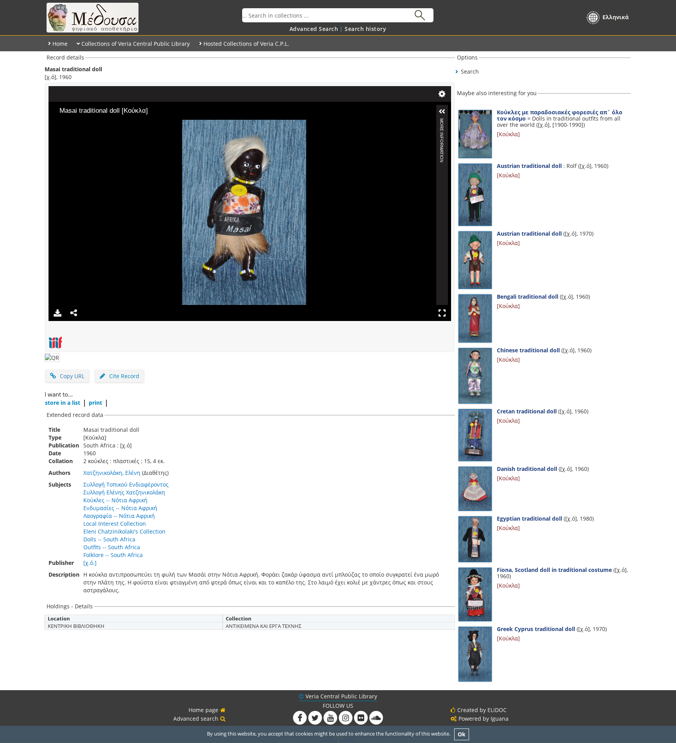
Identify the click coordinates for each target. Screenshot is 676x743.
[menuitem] (313, 28)
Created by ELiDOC (482, 710)
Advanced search (195, 718)
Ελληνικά (615, 17)
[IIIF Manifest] (55, 342)
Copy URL (72, 376)
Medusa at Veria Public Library (143, 17)
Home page (203, 710)
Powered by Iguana (483, 718)
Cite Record (123, 376)
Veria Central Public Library (341, 696)
